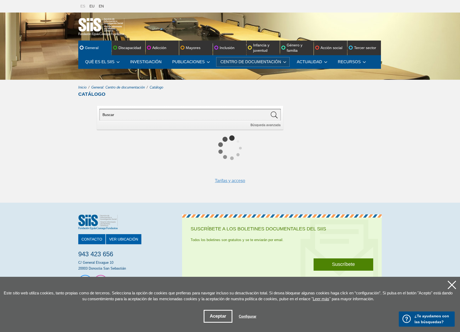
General (91, 48)
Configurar (247, 316)
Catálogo (156, 87)
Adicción (159, 48)
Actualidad (309, 61)
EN (101, 6)
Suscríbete (343, 264)
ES (82, 6)
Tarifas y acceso (230, 180)
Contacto (91, 239)
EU (92, 6)
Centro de (250, 61)
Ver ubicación (123, 239)
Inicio (82, 87)
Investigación (146, 61)
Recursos (349, 61)
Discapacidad (129, 48)
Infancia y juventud (261, 48)
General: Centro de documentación (118, 87)
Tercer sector (365, 48)
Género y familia (294, 48)
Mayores (193, 48)
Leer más (321, 299)
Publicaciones (188, 61)
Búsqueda (265, 125)
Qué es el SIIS (99, 61)
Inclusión (227, 48)
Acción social (331, 48)
